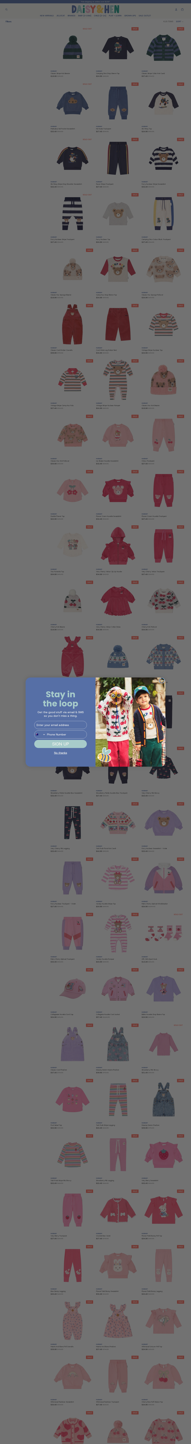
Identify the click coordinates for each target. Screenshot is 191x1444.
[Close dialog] (161, 680)
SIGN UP (60, 744)
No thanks (60, 752)
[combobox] (40, 734)
